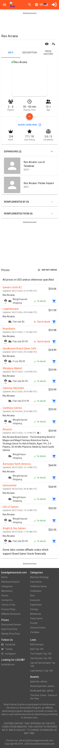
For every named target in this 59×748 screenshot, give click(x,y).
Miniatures (35, 614)
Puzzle (33, 623)
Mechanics (6, 591)
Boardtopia (9, 328)
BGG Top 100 (36, 649)
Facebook (10, 644)
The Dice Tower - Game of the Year (43, 697)
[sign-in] (54, 4)
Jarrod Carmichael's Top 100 (42, 664)
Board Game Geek (27, 124)
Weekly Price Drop (10, 633)
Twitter (9, 649)
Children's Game (38, 586)
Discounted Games (11, 624)
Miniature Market (12, 368)
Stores (4, 595)
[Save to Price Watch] (46, 44)
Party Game (36, 618)
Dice (32, 595)
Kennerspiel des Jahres (42, 686)
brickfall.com (8, 664)
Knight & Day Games (14, 528)
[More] (29, 116)
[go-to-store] (54, 301)
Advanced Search (10, 581)
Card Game (36, 581)
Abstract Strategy (39, 577)
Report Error (49, 270)
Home (4, 577)
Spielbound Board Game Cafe (19, 348)
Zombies (34, 632)
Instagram (10, 653)
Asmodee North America (17, 463)
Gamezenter (10, 485)
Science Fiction (38, 627)
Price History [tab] (48, 53)
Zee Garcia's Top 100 (41, 658)
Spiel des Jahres (38, 681)
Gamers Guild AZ (12, 287)
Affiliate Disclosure (10, 614)
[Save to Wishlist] (53, 44)
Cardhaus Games (12, 407)
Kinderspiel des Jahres (41, 690)
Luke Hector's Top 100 (41, 670)
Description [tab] (29, 52)
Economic (35, 600)
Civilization (35, 591)
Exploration (36, 604)
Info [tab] (10, 52)
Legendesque (11, 308)
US (41, 4)
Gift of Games (11, 506)
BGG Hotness (37, 644)
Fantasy (34, 609)
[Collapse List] (52, 151)
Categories (7, 586)
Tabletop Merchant (13, 388)
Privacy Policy (8, 609)
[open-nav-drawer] (5, 5)
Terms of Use (8, 604)
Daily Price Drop (9, 629)
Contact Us (7, 600)
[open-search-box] (30, 5)
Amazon (7, 429)
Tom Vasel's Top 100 (40, 653)
